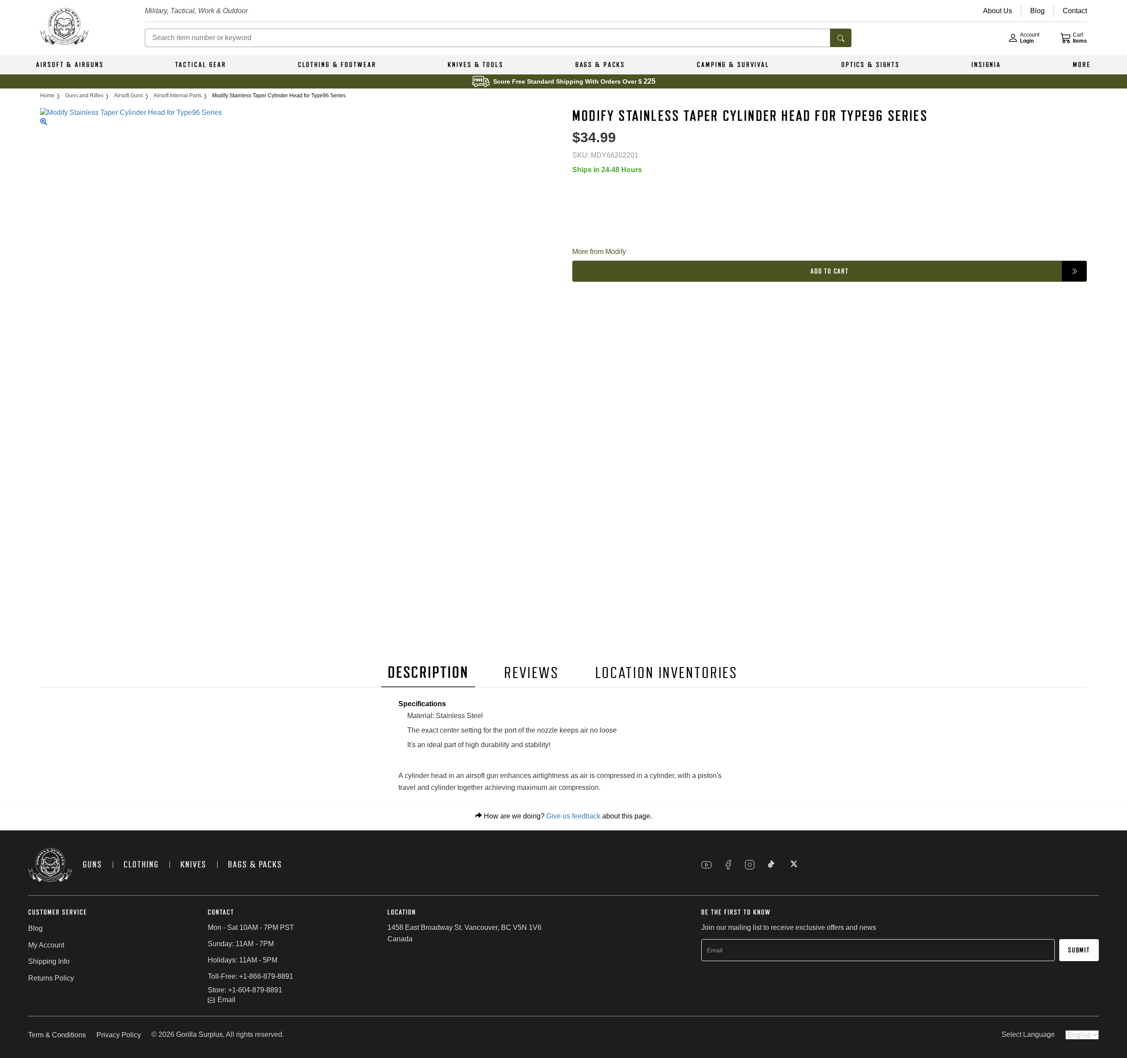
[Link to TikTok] (771, 864)
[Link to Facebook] (728, 864)
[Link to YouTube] (706, 864)
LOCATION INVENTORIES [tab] (666, 673)
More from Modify (599, 251)
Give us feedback (573, 816)
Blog (35, 928)
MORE (1082, 65)
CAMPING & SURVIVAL (733, 65)
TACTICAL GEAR (200, 65)
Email (226, 999)
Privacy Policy (118, 1035)
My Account (46, 945)
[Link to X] (793, 864)
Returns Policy (51, 978)
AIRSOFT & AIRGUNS (69, 65)
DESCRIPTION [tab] (428, 673)
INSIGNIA (986, 65)
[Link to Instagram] (749, 864)
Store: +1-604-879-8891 (245, 990)
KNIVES (193, 864)
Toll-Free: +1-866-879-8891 (250, 976)
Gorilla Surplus (199, 1034)
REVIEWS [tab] (531, 673)
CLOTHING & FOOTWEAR (337, 65)
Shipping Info (49, 961)
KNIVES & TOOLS (475, 65)
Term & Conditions (57, 1035)
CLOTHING (141, 864)
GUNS (92, 864)
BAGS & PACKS (600, 65)
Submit (1079, 950)
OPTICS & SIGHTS (870, 65)
